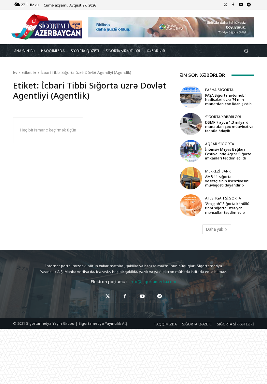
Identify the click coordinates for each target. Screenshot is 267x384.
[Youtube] (241, 5)
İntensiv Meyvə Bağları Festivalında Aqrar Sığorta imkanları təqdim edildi (228, 153)
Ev (15, 72)
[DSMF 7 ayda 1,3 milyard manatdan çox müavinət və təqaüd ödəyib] (191, 124)
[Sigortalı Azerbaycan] (46, 27)
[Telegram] (249, 5)
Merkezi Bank (218, 171)
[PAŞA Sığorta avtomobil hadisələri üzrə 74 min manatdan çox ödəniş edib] (191, 97)
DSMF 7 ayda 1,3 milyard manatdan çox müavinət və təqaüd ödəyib (229, 126)
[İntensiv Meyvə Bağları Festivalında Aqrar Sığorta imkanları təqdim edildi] (191, 151)
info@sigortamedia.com (153, 281)
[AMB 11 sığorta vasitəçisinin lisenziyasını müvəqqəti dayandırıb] (191, 178)
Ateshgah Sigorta (223, 198)
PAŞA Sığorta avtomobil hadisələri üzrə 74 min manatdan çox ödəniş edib (228, 99)
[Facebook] (233, 5)
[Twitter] (225, 5)
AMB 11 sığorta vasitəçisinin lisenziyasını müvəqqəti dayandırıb (227, 180)
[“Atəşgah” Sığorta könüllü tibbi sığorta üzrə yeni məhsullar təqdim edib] (191, 205)
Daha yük (214, 229)
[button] (246, 51)
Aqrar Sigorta (219, 143)
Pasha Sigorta (219, 89)
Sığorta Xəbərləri (223, 116)
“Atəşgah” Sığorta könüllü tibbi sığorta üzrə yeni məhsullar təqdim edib (227, 207)
